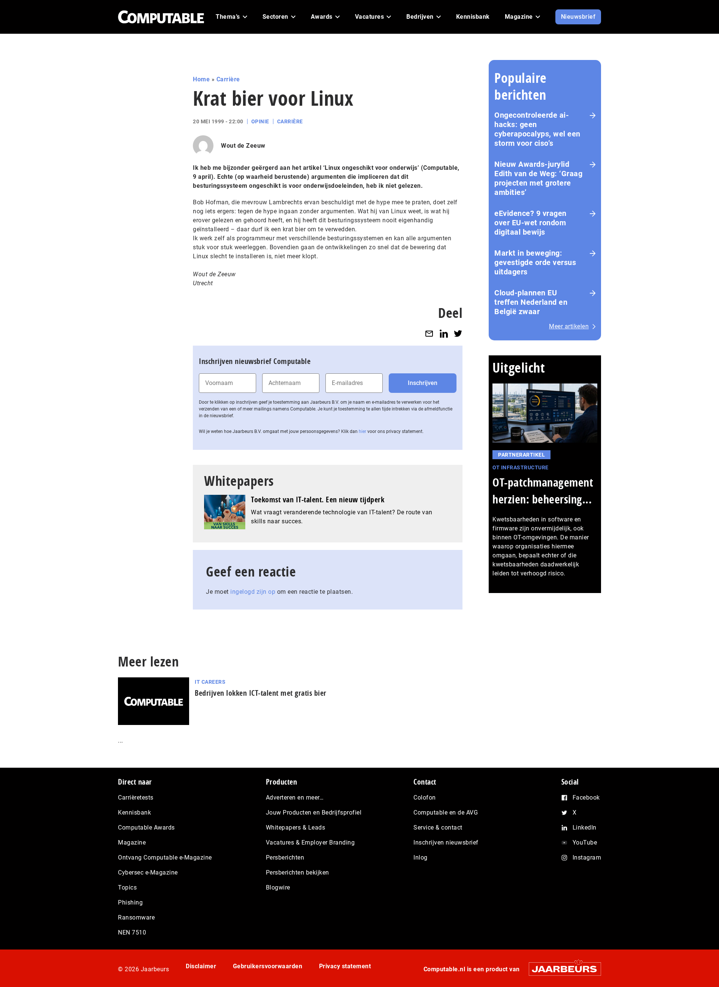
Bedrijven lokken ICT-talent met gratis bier (261, 693)
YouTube (585, 842)
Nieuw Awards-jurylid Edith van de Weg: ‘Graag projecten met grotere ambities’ (538, 178)
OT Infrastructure (520, 467)
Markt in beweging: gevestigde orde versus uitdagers (535, 262)
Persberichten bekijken (297, 872)
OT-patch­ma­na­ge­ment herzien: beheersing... (542, 491)
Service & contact (437, 827)
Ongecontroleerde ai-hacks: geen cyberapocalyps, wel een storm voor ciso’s (537, 129)
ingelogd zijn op (252, 591)
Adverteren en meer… (295, 797)
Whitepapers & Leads (295, 827)
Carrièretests (136, 797)
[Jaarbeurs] (561, 968)
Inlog (420, 857)
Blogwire (278, 887)
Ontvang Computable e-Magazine (165, 857)
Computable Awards (146, 827)
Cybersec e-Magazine (148, 872)
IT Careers (210, 682)
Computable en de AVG (445, 812)
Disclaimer (201, 966)
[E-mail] (429, 333)
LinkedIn (585, 827)
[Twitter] (457, 333)
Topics (127, 887)
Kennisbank (134, 812)
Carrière (228, 79)
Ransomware (136, 917)
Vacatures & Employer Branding (310, 842)
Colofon (424, 797)
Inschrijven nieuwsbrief (446, 842)
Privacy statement (345, 966)
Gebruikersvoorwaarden (268, 966)
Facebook (586, 797)
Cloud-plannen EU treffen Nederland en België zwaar (530, 302)
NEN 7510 (132, 932)
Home (201, 79)
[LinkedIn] (443, 333)
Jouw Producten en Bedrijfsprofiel (314, 812)
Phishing (130, 902)
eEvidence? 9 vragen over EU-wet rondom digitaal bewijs (530, 223)
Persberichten (285, 857)
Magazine (132, 842)
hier (362, 431)
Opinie (260, 121)
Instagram (587, 857)
